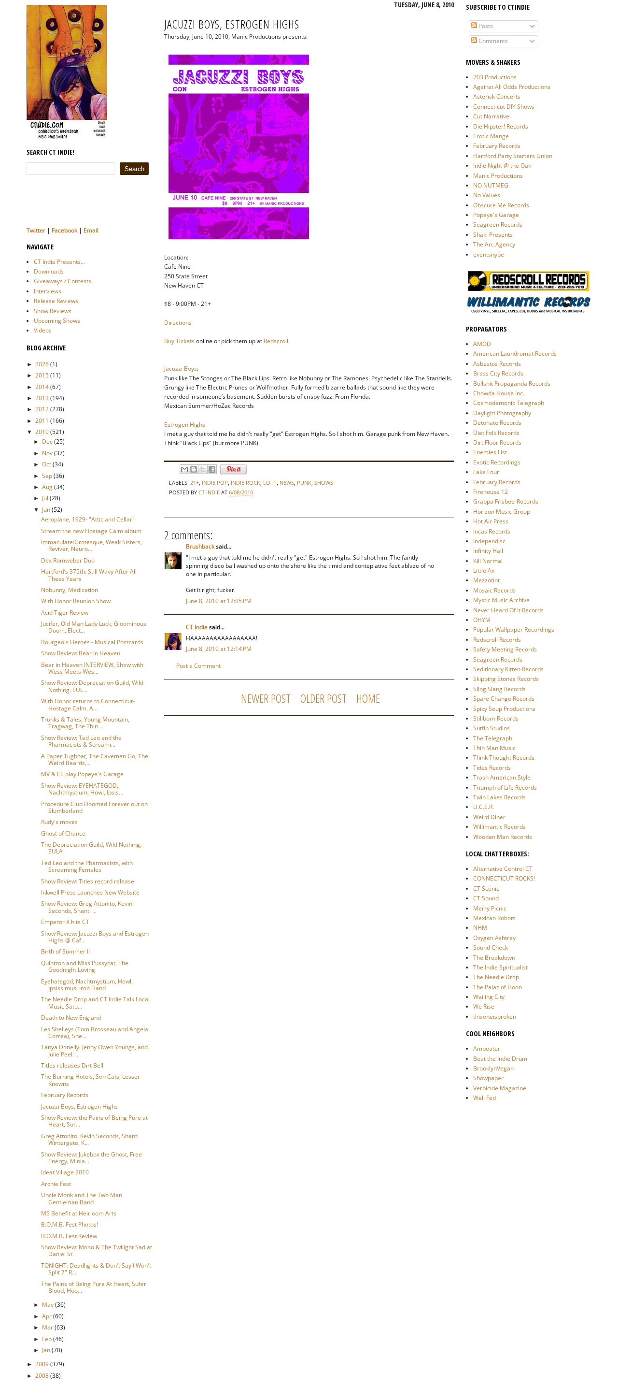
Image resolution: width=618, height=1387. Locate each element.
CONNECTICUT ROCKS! (504, 878)
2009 (42, 1364)
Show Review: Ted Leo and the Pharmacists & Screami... (81, 741)
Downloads (49, 271)
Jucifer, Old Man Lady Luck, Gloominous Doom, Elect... (93, 627)
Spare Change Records (503, 698)
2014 (42, 387)
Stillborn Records (496, 718)
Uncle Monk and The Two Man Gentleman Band (81, 1198)
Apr (47, 1316)
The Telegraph (492, 738)
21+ (194, 482)
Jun (46, 510)
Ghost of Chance (63, 833)
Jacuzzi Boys (180, 368)
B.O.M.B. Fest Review (69, 1236)
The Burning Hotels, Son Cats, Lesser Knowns (90, 1079)
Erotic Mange (491, 136)
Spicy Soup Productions (504, 709)
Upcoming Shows (57, 321)
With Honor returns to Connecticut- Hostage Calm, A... (88, 704)
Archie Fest (56, 1184)
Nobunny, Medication (69, 590)
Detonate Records (497, 423)
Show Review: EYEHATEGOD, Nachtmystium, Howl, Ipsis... (82, 788)
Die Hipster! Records (500, 126)
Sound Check (490, 947)
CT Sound (486, 898)
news (287, 482)
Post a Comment (198, 666)
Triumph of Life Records (505, 787)
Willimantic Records (499, 827)
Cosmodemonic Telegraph (508, 403)
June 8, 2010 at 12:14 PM (219, 649)
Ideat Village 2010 (65, 1172)
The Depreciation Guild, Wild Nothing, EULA (91, 847)
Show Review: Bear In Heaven (80, 653)
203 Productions (495, 77)
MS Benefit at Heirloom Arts (78, 1213)
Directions (178, 322)
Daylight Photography (502, 413)
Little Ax (483, 570)
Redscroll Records (497, 640)
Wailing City (489, 997)
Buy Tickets (179, 341)
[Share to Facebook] (212, 469)
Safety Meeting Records (505, 649)
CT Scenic (486, 888)
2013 (42, 398)
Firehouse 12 (490, 492)
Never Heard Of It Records (508, 610)
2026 (42, 364)
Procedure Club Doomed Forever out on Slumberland (94, 807)
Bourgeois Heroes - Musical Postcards (92, 642)
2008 (42, 1376)
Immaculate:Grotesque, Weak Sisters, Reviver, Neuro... (91, 545)
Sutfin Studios (491, 728)
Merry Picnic (489, 908)
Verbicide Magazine (499, 1088)
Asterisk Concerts (496, 96)
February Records (64, 1095)
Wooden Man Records (502, 837)
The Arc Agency (494, 244)
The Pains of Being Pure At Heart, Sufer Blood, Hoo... (93, 1287)
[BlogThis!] (193, 469)
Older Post (323, 698)
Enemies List (490, 452)
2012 (42, 409)
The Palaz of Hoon (497, 987)
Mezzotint (486, 580)
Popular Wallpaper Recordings (513, 629)
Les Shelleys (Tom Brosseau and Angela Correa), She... (94, 1032)
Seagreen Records (497, 224)
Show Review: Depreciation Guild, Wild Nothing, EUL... (92, 686)
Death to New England (71, 1017)
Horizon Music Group (501, 511)
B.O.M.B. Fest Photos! (69, 1224)
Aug (47, 487)
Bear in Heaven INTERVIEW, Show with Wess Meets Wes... (92, 668)
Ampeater (486, 1048)
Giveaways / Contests (62, 281)
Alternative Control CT (503, 869)
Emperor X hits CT (65, 922)
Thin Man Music (494, 748)
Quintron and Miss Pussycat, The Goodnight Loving (84, 966)
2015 (42, 375)
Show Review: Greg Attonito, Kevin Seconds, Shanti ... (86, 906)
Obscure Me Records (501, 205)
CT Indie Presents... (59, 262)
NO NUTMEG (490, 185)
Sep (47, 476)
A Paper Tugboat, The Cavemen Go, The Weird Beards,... (94, 759)
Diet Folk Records (496, 433)
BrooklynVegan (493, 1068)
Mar (47, 1327)
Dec (47, 441)
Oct (46, 464)
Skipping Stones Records (506, 679)
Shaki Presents (493, 235)
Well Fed (484, 1098)
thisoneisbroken (494, 1016)
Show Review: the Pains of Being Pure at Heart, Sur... (94, 1120)
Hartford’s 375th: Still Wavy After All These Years (89, 574)
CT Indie (209, 492)
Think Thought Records (503, 757)
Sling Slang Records (499, 689)
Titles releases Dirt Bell (72, 1065)
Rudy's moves (59, 822)
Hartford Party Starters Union (512, 156)
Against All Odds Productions (511, 87)
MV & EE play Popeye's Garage (82, 774)
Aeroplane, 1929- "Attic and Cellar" (88, 519)
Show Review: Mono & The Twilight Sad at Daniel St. (96, 1250)
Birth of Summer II (65, 951)
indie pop (215, 482)
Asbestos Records (497, 364)
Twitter (36, 230)
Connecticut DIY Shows (503, 106)
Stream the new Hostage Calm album (91, 531)
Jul (45, 498)
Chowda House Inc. (498, 393)
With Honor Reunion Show (76, 601)
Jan (46, 1350)
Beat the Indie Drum (500, 1059)
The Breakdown (494, 958)
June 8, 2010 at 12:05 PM (219, 601)
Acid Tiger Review (64, 612)
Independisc (489, 541)
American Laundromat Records (515, 353)
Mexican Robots (494, 918)
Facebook (64, 230)
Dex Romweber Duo (68, 560)
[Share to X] (203, 469)
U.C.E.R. (483, 807)
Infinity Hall (488, 551)
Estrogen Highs (184, 424)
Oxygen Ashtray (494, 938)
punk (304, 482)
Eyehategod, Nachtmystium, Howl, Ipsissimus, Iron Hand (87, 984)
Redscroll (276, 341)
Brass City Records (498, 373)
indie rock (245, 482)
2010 (42, 432)
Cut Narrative (491, 116)
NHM (480, 928)
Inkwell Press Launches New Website (90, 892)
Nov (47, 453)
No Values (486, 195)
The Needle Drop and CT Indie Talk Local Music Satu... (95, 1002)
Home (368, 698)
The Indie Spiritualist (500, 967)
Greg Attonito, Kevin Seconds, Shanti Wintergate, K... (90, 1139)
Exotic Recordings (496, 462)
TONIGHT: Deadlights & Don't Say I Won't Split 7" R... (96, 1268)
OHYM (482, 620)
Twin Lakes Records (499, 797)
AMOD (482, 344)
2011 (42, 421)
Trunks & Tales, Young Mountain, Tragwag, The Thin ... (85, 722)
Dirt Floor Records (497, 442)
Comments (492, 41)
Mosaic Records (494, 590)
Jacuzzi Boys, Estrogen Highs (79, 1106)
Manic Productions (498, 176)
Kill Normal (488, 561)
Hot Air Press (490, 521)
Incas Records (491, 531)
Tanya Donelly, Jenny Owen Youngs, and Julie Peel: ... (94, 1050)
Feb (47, 1339)
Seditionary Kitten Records (508, 669)
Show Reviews (52, 311)
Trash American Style (502, 777)
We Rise (483, 1006)
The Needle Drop (496, 977)
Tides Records (492, 768)
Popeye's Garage (496, 215)
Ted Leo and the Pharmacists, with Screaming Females (87, 866)
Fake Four (486, 472)
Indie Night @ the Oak (502, 165)
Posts (485, 26)
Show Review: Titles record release (87, 881)
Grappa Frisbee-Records (505, 501)
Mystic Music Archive (501, 600)
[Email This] (184, 469)
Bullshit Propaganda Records (511, 383)
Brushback (200, 546)
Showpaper (488, 1078)
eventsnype (488, 254)
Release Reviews (56, 301)
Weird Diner (489, 817)
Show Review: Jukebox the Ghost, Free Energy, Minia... (91, 1157)
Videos (43, 330)
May (48, 1304)
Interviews (47, 291)
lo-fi (270, 482)
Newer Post (266, 698)
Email (91, 230)
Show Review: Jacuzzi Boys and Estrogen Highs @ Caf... (95, 936)
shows (323, 482)
